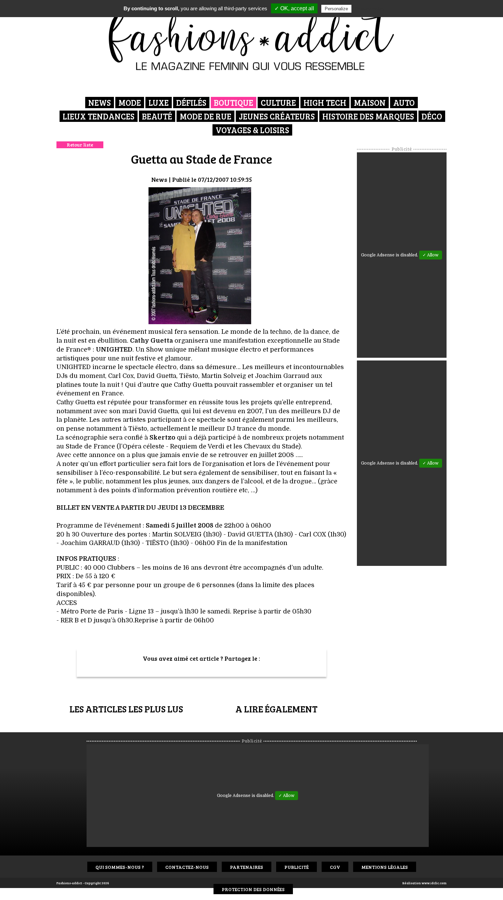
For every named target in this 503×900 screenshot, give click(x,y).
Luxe (159, 102)
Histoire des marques (368, 116)
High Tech (325, 102)
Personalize (336, 8)
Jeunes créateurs (277, 116)
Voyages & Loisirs (252, 130)
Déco (432, 116)
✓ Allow (431, 255)
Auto (404, 102)
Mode (129, 102)
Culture (278, 102)
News (99, 102)
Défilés (191, 102)
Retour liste (80, 144)
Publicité (296, 867)
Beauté (157, 116)
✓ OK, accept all (294, 8)
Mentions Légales (384, 867)
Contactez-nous (187, 867)
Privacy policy (369, 8)
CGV (335, 867)
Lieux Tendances (98, 116)
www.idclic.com (434, 882)
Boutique (233, 102)
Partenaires (246, 867)
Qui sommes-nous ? (119, 867)
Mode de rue (205, 116)
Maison (370, 102)
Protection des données (253, 889)
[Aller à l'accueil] (252, 37)
